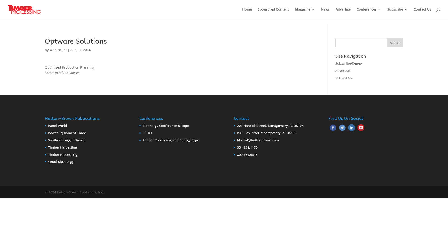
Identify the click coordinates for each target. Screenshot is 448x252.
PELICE (148, 133)
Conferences (367, 9)
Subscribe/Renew (349, 63)
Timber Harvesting (62, 147)
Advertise (343, 9)
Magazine (302, 9)
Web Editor (58, 50)
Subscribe (395, 9)
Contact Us (422, 9)
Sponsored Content (273, 9)
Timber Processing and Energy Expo (171, 140)
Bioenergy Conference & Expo (166, 125)
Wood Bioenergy (61, 161)
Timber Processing (62, 154)
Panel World (57, 125)
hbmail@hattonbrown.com (258, 140)
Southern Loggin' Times (66, 140)
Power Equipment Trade (67, 133)
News (325, 9)
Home (247, 9)
